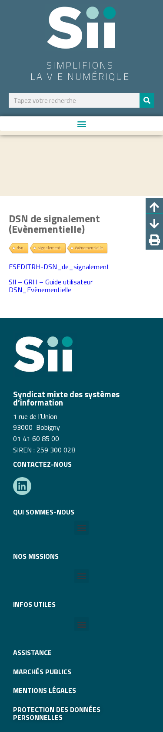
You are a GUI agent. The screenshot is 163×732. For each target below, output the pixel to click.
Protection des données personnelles (56, 713)
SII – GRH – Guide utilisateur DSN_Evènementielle (51, 286)
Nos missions (36, 556)
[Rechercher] (147, 100)
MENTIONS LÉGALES (44, 690)
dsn (20, 247)
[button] (81, 123)
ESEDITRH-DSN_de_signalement (59, 266)
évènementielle (89, 247)
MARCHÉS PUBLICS (42, 671)
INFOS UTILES (34, 604)
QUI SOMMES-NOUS (43, 512)
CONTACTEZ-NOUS (42, 464)
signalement (49, 247)
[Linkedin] (22, 486)
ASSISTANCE (32, 652)
